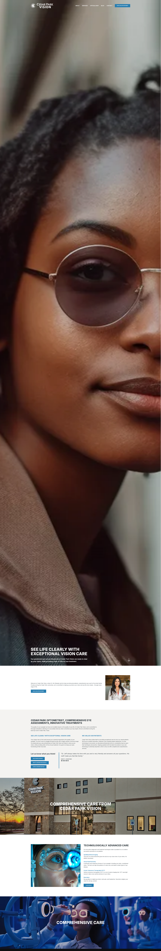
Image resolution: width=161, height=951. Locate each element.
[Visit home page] (42, 5)
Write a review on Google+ (40, 762)
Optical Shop (94, 5)
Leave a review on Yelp (38, 766)
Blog (102, 5)
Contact (109, 5)
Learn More (89, 885)
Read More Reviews (38, 758)
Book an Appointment (122, 5)
